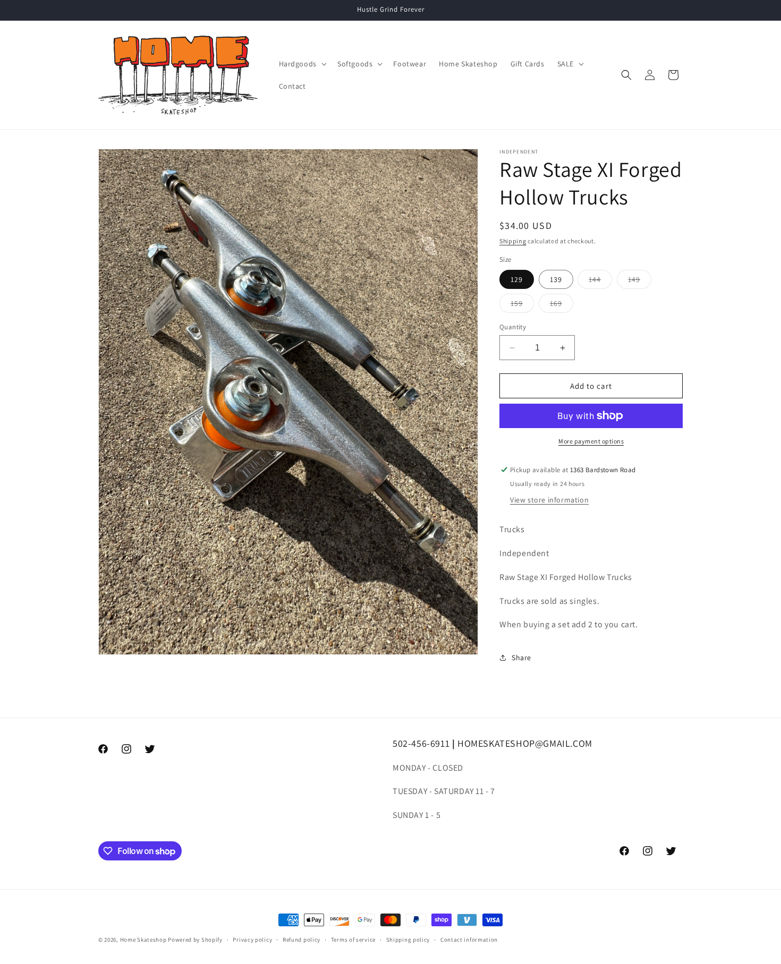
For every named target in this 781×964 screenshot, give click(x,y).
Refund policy (301, 939)
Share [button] (521, 657)
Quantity (512, 326)
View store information (549, 500)
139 (556, 279)
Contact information (469, 939)
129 (517, 279)
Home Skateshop (143, 939)
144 (600, 281)
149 (639, 281)
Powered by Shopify (195, 939)
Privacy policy (252, 939)
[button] (302, 64)
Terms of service (353, 939)
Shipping (513, 241)
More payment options (591, 441)
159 (522, 305)
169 (561, 305)
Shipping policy (408, 939)
